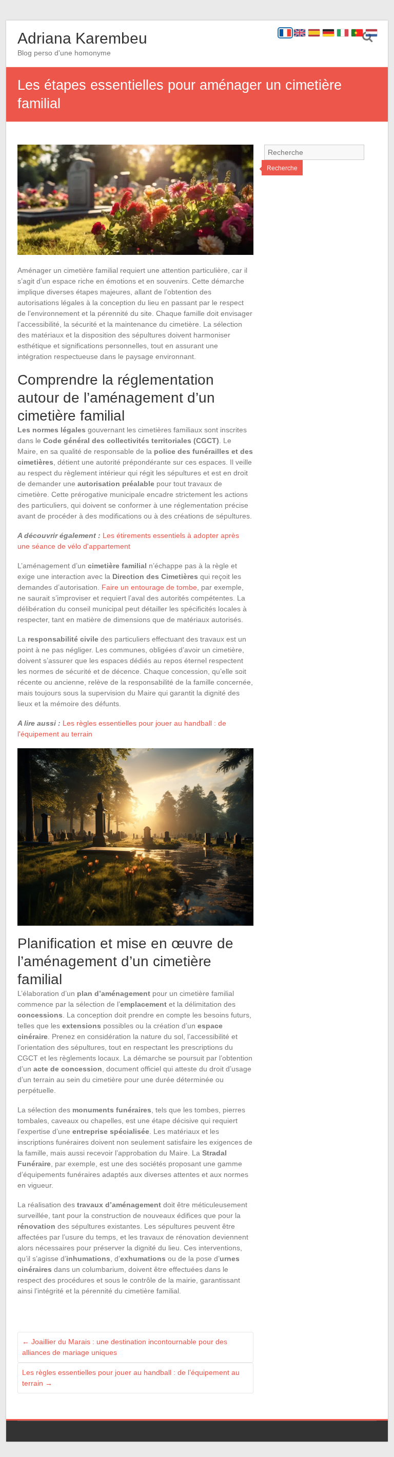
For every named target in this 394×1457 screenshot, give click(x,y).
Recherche (282, 168)
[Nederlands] (371, 33)
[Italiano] (343, 33)
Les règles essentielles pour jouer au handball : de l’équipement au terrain (131, 1377)
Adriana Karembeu (82, 38)
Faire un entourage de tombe (149, 587)
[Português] (357, 33)
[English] (299, 33)
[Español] (314, 33)
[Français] (285, 33)
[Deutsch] (328, 33)
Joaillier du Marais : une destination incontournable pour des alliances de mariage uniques (124, 1347)
